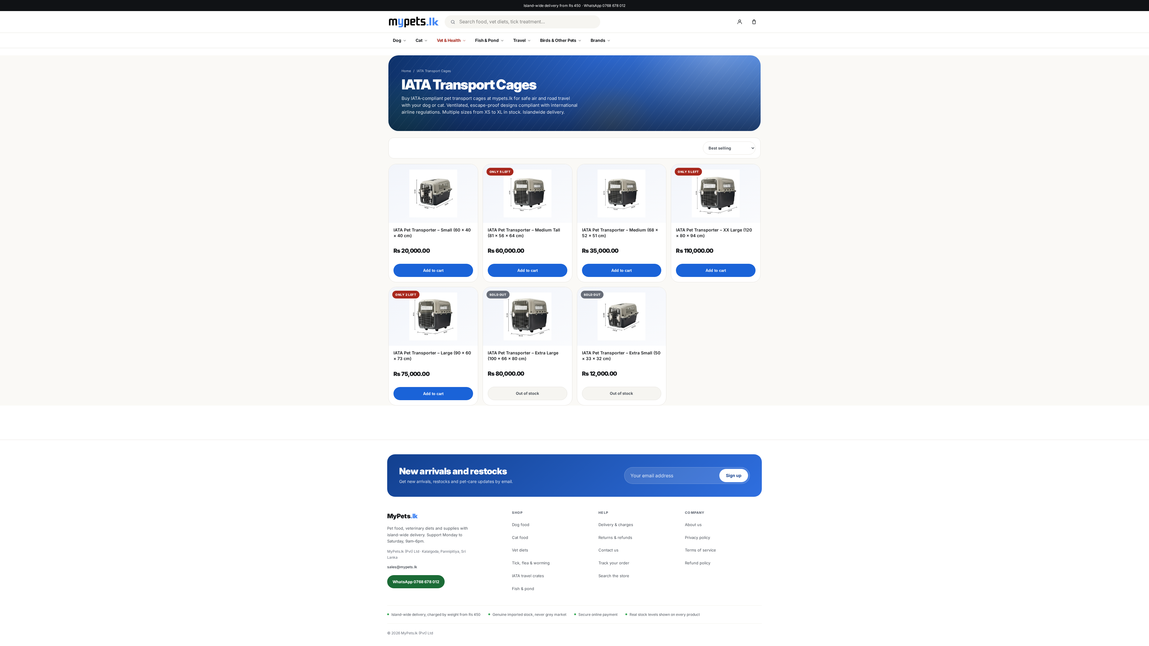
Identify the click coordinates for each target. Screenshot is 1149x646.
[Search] (453, 22)
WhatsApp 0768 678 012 (416, 581)
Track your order (613, 562)
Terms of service (700, 550)
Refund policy (697, 562)
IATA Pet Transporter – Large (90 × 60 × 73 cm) (432, 355)
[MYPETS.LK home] (413, 22)
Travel (519, 40)
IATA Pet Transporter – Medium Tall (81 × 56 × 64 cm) (524, 232)
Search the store (613, 575)
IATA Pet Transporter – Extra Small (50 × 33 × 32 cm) (621, 355)
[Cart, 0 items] (754, 21)
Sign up (733, 475)
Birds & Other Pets (558, 40)
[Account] (739, 21)
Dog (397, 40)
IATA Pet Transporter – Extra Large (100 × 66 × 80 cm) (523, 355)
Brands (598, 40)
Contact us (608, 550)
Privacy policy (697, 537)
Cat (419, 40)
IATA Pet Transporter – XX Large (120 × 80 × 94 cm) (714, 232)
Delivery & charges (615, 524)
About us (693, 524)
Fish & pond (523, 588)
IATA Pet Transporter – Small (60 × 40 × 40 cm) (432, 232)
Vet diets (520, 550)
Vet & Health (449, 40)
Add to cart (433, 270)
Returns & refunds (615, 537)
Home (406, 71)
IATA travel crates (528, 575)
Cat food (520, 537)
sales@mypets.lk (402, 567)
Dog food (520, 524)
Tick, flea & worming (531, 562)
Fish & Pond (487, 40)
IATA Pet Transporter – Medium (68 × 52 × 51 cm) (620, 232)
